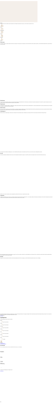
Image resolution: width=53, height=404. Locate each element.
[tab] (26, 25)
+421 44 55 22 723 (2, 343)
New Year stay (2, 358)
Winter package (2, 359)
